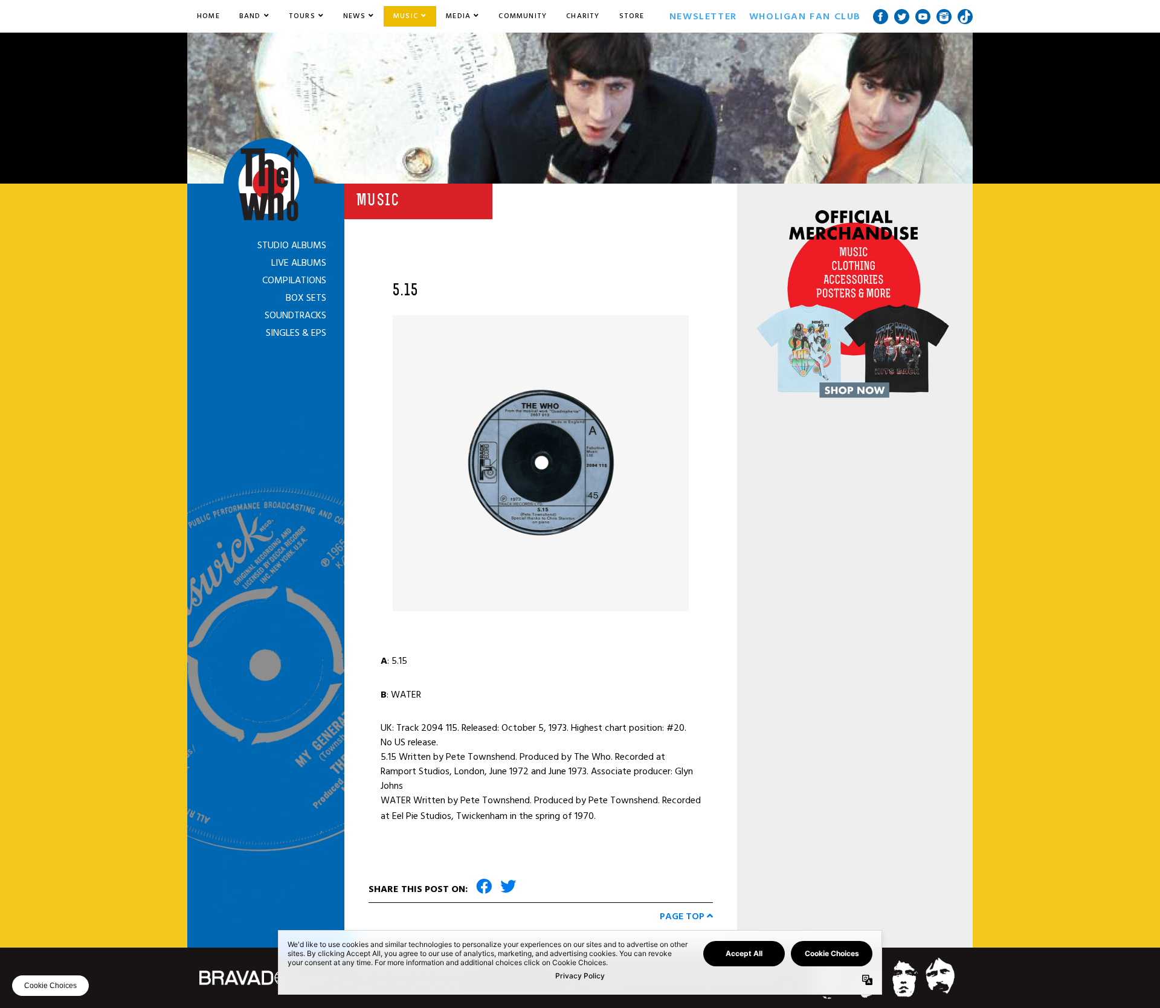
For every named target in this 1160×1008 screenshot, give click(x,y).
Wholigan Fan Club (805, 16)
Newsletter (703, 16)
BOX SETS (306, 298)
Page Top (683, 916)
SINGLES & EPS (296, 333)
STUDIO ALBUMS (291, 245)
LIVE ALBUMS (298, 263)
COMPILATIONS (294, 280)
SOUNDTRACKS (295, 315)
